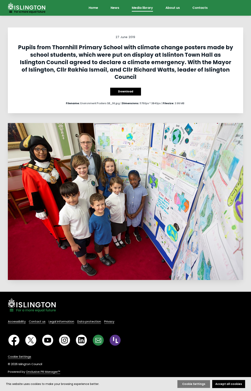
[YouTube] (47, 340)
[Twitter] (30, 340)
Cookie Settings (19, 357)
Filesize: (168, 103)
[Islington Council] (32, 305)
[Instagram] (64, 340)
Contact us (37, 321)
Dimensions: (130, 103)
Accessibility (17, 321)
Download (125, 91)
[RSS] (115, 340)
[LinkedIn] (81, 340)
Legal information (61, 321)
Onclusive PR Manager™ (43, 372)
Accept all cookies (228, 384)
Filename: (73, 103)
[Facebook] (13, 340)
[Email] (98, 340)
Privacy (109, 321)
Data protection (89, 321)
